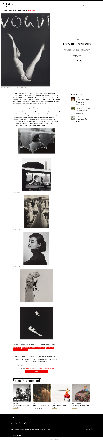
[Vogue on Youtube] (24, 423)
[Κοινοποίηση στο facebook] (74, 60)
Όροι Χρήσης (32, 429)
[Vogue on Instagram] (16, 423)
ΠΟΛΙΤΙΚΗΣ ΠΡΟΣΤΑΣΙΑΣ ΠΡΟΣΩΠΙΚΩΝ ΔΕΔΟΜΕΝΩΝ (43, 368)
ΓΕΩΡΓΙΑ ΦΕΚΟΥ (79, 113)
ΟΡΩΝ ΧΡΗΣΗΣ (28, 368)
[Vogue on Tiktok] (20, 423)
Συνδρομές (37, 429)
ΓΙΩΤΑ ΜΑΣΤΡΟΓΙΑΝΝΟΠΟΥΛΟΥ (82, 123)
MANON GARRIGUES (17, 409)
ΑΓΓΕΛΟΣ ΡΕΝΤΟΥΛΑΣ (37, 408)
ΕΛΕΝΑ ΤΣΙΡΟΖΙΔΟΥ (80, 104)
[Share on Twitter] (77, 60)
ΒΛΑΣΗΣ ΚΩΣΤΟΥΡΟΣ (56, 409)
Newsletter (22, 429)
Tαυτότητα (27, 429)
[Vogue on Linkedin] (28, 423)
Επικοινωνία (17, 429)
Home (12, 429)
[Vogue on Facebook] (12, 423)
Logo (24, 418)
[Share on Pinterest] (80, 60)
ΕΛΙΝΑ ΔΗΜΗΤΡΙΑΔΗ (76, 409)
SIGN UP (36, 371)
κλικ (50, 344)
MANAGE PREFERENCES (45, 429)
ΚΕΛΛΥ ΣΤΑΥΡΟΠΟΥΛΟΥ (77, 55)
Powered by (14, 435)
